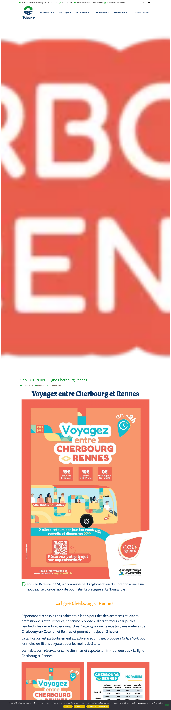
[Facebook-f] (144, 2)
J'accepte (68, 706)
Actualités (41, 385)
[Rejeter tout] (167, 705)
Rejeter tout (79, 706)
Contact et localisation (140, 12)
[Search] (149, 2)
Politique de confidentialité (98, 706)
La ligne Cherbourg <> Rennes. (85, 603)
